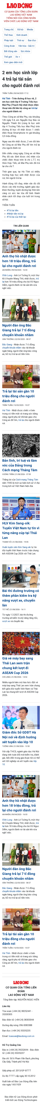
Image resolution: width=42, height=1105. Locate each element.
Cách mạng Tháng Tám (27, 479)
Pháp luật (8, 40)
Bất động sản (10, 51)
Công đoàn (9, 46)
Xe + (17, 56)
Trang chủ (9, 29)
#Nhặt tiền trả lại (15, 213)
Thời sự (20, 40)
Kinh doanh (21, 35)
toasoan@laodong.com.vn (21, 1036)
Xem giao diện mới (13, 62)
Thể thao (8, 35)
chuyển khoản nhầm (12, 347)
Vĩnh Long (7, 275)
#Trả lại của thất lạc (16, 217)
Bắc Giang (7, 344)
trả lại (34, 108)
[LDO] (21, 242)
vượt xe (6, 621)
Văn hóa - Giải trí (26, 46)
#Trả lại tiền (12, 210)
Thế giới (8, 56)
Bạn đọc (32, 40)
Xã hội (20, 29)
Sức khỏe (25, 51)
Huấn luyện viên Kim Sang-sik (16, 547)
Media (30, 29)
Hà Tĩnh (6, 98)
